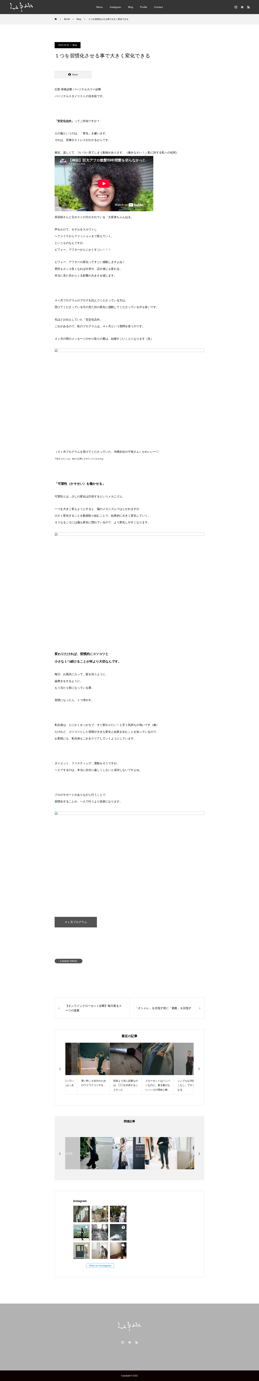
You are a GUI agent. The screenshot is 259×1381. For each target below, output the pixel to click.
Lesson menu (68, 960)
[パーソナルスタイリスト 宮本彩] (22, 7)
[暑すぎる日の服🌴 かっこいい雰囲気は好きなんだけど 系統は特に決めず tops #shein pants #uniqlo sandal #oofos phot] (100, 1214)
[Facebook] (242, 7)
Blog (130, 7)
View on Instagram (100, 1265)
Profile (143, 7)
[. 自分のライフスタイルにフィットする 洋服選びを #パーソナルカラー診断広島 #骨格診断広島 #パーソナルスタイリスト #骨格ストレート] (118, 1232)
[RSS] (248, 7)
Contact (158, 7)
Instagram (115, 7)
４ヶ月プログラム (75, 922)
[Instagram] (236, 7)
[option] (81, 1069)
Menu (99, 7)
